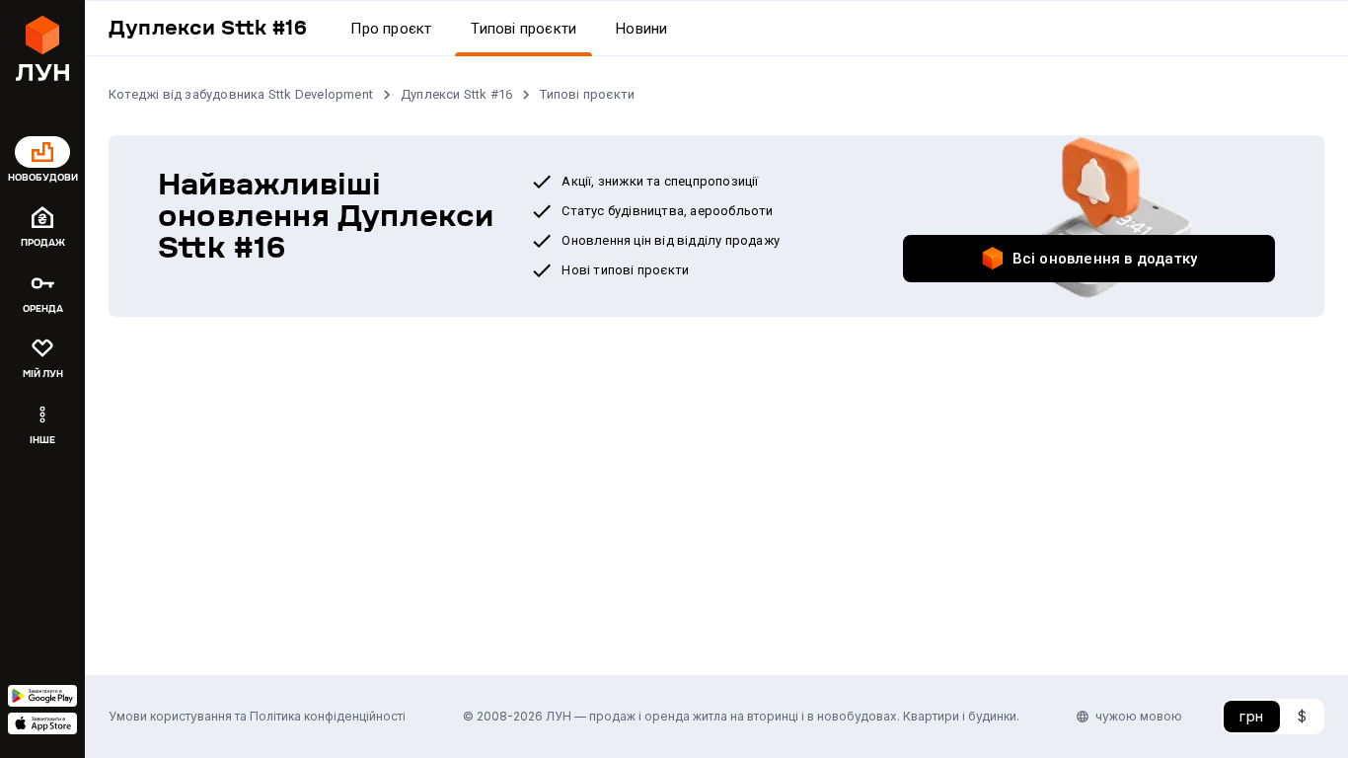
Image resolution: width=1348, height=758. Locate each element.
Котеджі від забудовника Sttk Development (241, 94)
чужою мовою (1138, 716)
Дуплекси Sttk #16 (456, 94)
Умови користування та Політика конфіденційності (257, 716)
